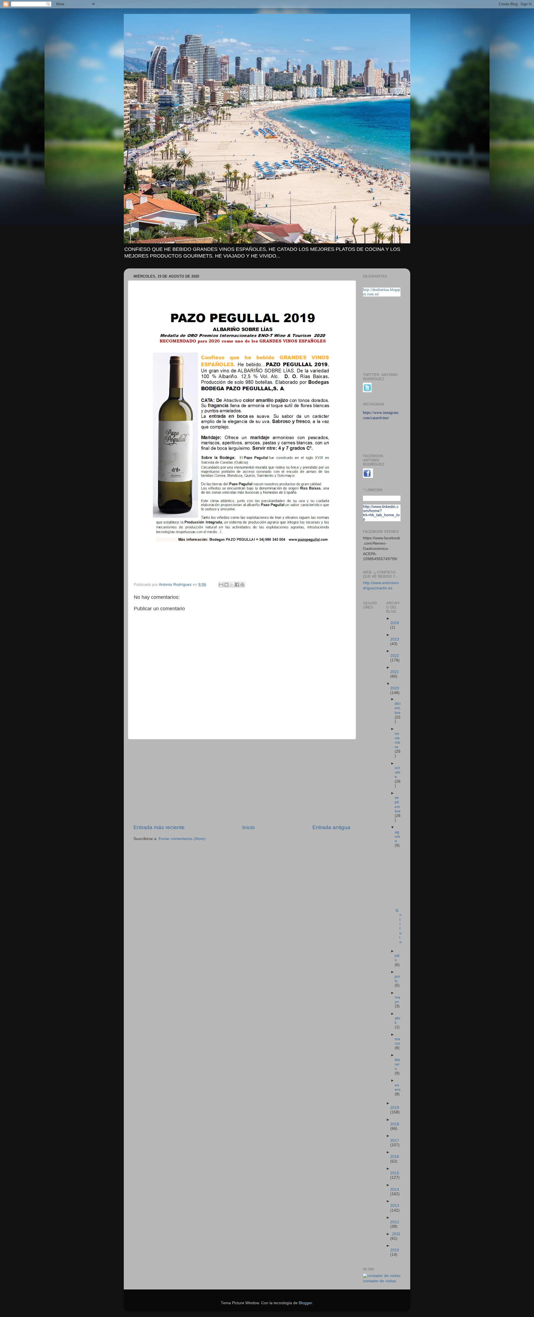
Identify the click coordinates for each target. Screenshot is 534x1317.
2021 (394, 672)
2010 (394, 1250)
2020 (394, 688)
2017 (394, 1140)
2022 (394, 656)
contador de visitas (379, 1281)
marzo (397, 1041)
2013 (394, 1206)
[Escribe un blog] (226, 584)
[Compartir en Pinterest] (242, 584)
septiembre (397, 804)
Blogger (305, 1303)
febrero (397, 1064)
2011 (396, 1234)
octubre (397, 772)
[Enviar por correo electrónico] (221, 584)
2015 (394, 1173)
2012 (394, 1222)
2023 (394, 639)
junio (397, 978)
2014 (394, 1189)
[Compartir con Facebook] (237, 584)
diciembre (397, 708)
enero (397, 1087)
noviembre (397, 740)
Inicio (248, 827)
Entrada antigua (331, 827)
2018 (394, 1124)
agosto (397, 836)
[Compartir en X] (231, 584)
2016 (394, 1157)
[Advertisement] (242, 781)
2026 (394, 623)
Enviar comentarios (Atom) (182, 839)
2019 (394, 1108)
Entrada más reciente (159, 827)
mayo (397, 999)
